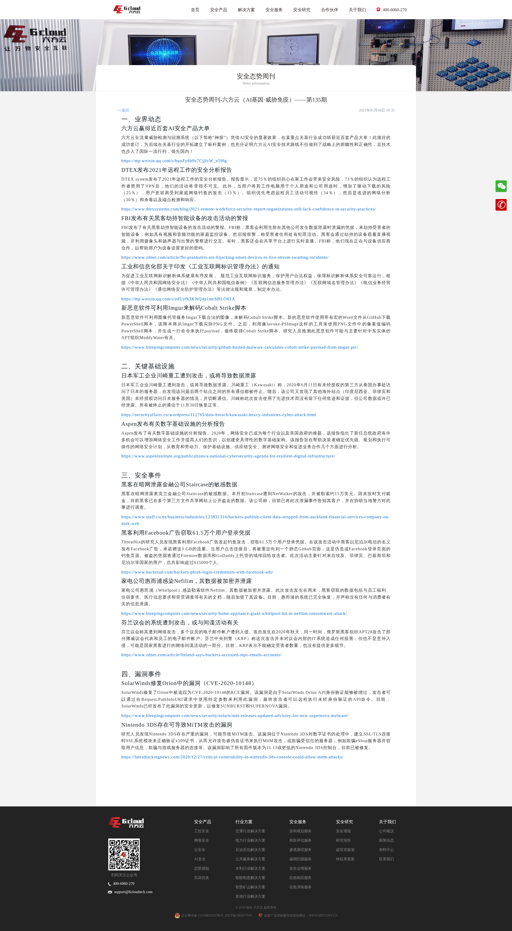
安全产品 (218, 9)
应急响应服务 (300, 878)
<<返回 (123, 110)
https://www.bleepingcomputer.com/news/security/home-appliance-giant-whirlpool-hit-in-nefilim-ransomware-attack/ (234, 613)
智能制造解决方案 (250, 878)
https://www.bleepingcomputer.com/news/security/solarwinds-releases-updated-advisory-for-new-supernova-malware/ (235, 715)
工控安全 (201, 831)
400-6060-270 (394, 9)
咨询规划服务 (300, 831)
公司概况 (386, 831)
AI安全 (200, 859)
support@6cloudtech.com (132, 892)
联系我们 (386, 859)
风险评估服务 (300, 840)
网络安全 (201, 840)
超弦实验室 (345, 850)
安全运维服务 (300, 868)
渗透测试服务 (300, 850)
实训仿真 (201, 878)
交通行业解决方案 (250, 831)
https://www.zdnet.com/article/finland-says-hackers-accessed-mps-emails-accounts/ (201, 655)
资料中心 (386, 850)
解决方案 (246, 9)
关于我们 (357, 9)
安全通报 (343, 831)
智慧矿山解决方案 (250, 887)
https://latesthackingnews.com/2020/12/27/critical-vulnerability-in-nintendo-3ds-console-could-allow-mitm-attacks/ (232, 757)
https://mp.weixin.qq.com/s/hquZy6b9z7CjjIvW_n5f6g (174, 160)
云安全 (199, 850)
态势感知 (201, 868)
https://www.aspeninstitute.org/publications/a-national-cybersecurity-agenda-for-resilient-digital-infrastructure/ (228, 456)
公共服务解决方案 (250, 859)
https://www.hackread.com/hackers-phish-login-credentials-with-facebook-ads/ (197, 572)
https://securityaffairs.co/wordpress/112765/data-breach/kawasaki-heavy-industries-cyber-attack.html (218, 414)
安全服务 (274, 9)
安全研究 (301, 9)
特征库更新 (345, 859)
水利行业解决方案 (250, 868)
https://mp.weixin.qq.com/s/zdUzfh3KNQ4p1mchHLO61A (178, 299)
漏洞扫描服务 (300, 859)
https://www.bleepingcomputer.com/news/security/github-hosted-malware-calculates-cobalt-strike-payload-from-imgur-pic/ (239, 347)
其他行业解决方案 (250, 896)
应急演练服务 (300, 887)
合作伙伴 (329, 9)
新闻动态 (386, 840)
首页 (195, 9)
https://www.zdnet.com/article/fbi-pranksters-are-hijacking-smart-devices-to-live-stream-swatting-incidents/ (225, 257)
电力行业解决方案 (250, 840)
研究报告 (343, 840)
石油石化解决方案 (250, 850)
